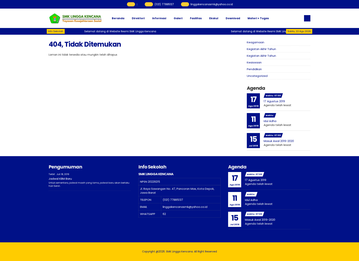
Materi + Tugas (258, 18)
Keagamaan (255, 42)
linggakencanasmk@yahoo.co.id (212, 4)
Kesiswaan (254, 62)
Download (233, 18)
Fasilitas (196, 18)
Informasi (159, 18)
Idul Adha (270, 121)
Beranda (118, 18)
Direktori (138, 18)
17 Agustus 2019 (274, 101)
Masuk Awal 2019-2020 (279, 141)
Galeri (178, 18)
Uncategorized (257, 76)
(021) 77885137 (164, 4)
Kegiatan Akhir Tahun (261, 49)
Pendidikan (254, 69)
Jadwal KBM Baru (60, 179)
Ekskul (213, 18)
